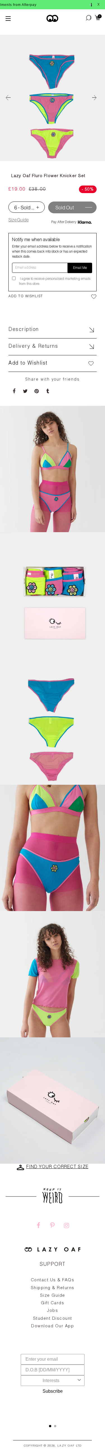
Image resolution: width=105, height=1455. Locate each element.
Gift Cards (52, 1303)
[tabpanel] (52, 1316)
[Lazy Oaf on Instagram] (66, 1226)
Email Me (80, 268)
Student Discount (52, 1319)
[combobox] (50, 1381)
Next (96, 98)
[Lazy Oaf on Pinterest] (52, 1226)
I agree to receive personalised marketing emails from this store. (54, 281)
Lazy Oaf (66, 1446)
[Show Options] (79, 1381)
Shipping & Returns (52, 1288)
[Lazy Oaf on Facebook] (38, 1226)
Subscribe (53, 1391)
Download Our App (52, 1326)
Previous (8, 98)
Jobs (52, 1311)
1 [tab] (50, 1426)
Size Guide (18, 220)
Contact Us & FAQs (52, 1280)
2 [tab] (55, 1426)
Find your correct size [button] (57, 1167)
